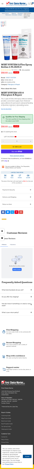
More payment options (17, 156)
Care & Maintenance (8, 14)
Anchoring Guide (5, 415)
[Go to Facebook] (3, 212)
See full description (6, 109)
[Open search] (29, 3)
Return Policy (5, 439)
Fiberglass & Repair (20, 14)
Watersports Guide (6, 429)
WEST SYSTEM (11, 78)
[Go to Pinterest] (16, 212)
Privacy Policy (5, 442)
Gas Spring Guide (6, 426)
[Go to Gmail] (21, 212)
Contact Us (4, 437)
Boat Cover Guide (6, 421)
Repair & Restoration (14, 14)
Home (3, 13)
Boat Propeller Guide (7, 424)
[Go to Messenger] (8, 212)
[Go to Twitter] (12, 212)
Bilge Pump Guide (6, 418)
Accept (27, 456)
